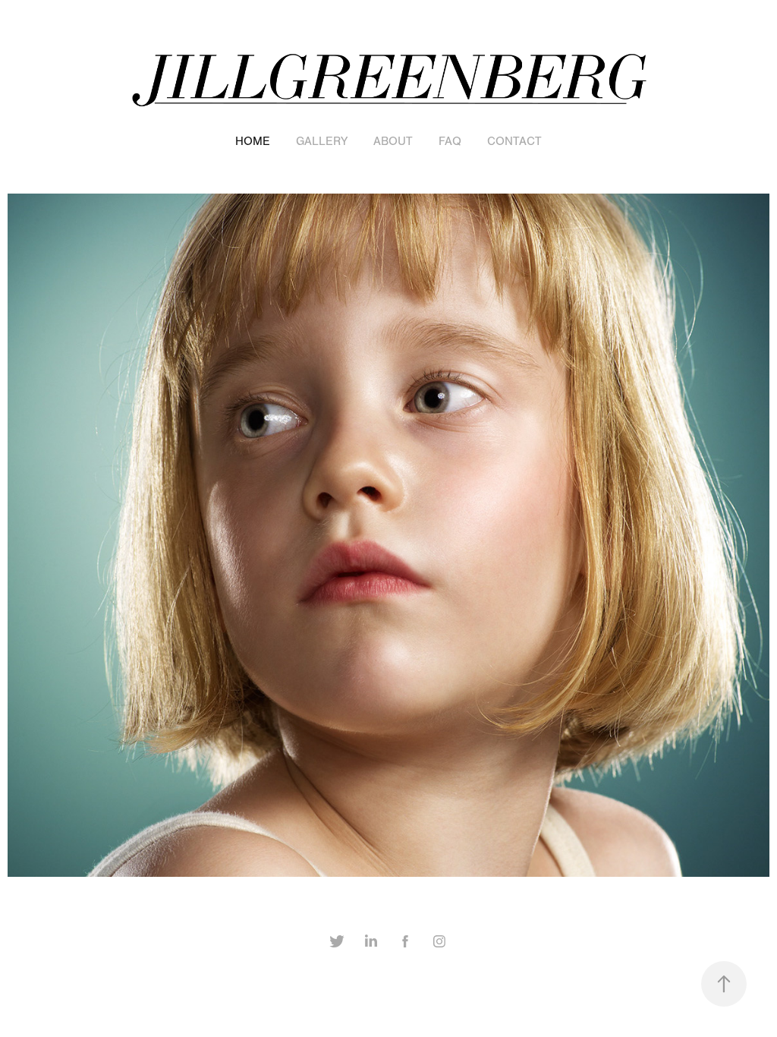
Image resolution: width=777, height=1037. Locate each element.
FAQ (450, 141)
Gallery (322, 141)
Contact (514, 141)
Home (252, 141)
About (393, 141)
